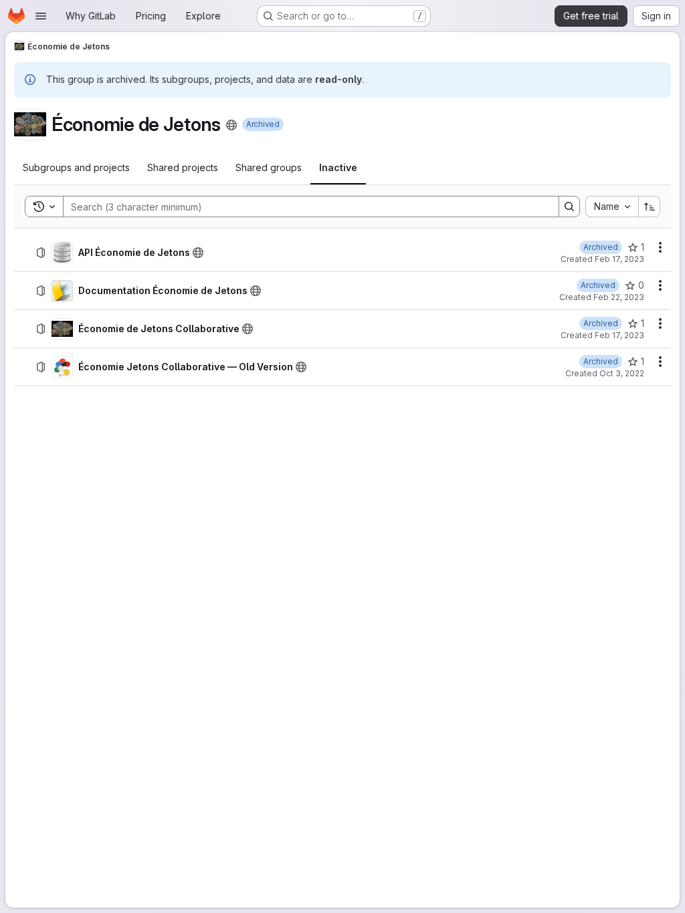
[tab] (76, 167)
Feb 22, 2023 (618, 297)
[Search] (569, 206)
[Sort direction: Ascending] (649, 206)
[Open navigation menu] (41, 16)
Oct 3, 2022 (621, 373)
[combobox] (611, 206)
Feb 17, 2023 (619, 259)
